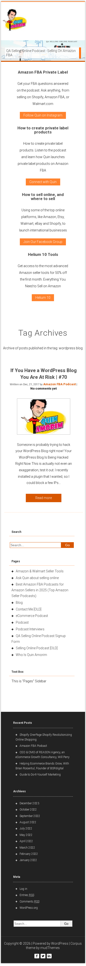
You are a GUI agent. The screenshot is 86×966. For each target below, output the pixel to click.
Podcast (22, 622)
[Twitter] (43, 956)
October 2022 (28, 809)
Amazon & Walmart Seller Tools (40, 571)
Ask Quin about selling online (37, 578)
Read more (43, 498)
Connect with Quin (43, 182)
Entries (27, 895)
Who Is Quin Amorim (31, 655)
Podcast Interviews (30, 629)
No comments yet (43, 388)
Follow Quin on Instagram (42, 115)
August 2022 (28, 822)
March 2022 (27, 847)
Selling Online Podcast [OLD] (37, 648)
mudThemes (50, 948)
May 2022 (26, 835)
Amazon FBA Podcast (59, 384)
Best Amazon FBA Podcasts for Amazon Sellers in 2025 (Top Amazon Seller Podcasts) (39, 590)
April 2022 (26, 841)
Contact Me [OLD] (28, 609)
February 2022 (29, 854)
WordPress (59, 943)
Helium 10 (42, 297)
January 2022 (28, 860)
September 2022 (30, 816)
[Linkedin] (49, 956)
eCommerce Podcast (32, 616)
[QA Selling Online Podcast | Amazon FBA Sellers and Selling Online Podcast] (15, 20)
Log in (23, 889)
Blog (19, 602)
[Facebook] (36, 956)
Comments (29, 901)
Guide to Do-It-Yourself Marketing (40, 774)
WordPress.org (29, 907)
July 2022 (26, 828)
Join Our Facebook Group (42, 242)
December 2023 (29, 803)
